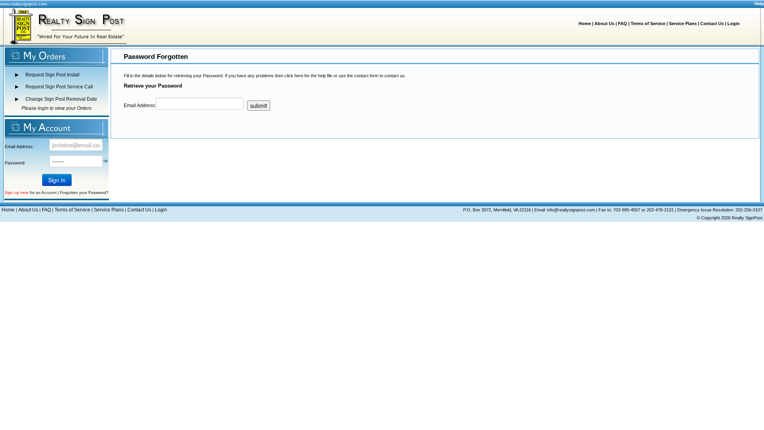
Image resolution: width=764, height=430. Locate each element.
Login (733, 23)
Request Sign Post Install (52, 75)
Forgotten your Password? (84, 192)
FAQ (622, 23)
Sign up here (17, 192)
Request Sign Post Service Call (59, 87)
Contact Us (712, 23)
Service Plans (683, 23)
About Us (604, 23)
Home (585, 23)
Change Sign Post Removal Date (61, 99)
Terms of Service (648, 23)
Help (759, 3)
